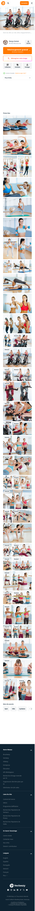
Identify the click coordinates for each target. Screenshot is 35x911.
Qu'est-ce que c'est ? (20, 73)
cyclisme (22, 898)
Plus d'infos (8, 77)
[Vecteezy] (3, 3)
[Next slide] (27, 898)
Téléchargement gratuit (17, 50)
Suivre (28, 43)
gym (6, 898)
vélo (13, 898)
